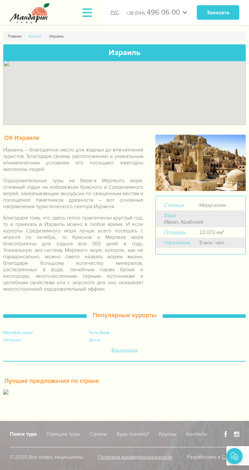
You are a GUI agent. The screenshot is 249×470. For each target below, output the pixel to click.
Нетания (12, 340)
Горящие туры (63, 434)
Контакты (196, 434)
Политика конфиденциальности (135, 457)
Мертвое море (18, 332)
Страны (98, 434)
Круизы (167, 434)
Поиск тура (23, 434)
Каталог (35, 36)
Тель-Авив (99, 332)
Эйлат (95, 340)
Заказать (218, 12)
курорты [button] (129, 350)
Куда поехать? (133, 434)
